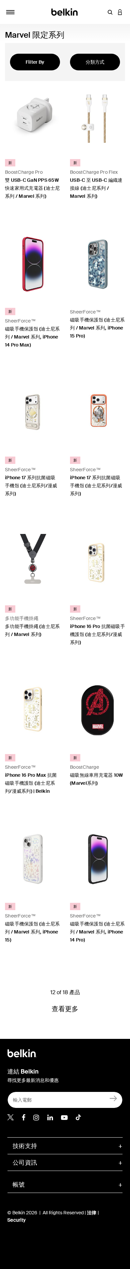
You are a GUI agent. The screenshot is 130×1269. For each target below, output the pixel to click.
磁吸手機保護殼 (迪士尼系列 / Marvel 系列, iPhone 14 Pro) (97, 932)
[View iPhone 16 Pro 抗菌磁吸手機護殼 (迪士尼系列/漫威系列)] (97, 561)
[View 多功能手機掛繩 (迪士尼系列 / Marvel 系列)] (32, 561)
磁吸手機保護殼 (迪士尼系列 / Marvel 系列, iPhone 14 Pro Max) (32, 337)
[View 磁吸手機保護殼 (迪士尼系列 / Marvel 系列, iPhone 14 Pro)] (97, 858)
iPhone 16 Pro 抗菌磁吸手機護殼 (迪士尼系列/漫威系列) (97, 634)
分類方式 (95, 62)
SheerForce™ (20, 321)
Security (16, 1220)
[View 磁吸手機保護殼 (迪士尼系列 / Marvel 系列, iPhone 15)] (32, 858)
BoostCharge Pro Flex (94, 172)
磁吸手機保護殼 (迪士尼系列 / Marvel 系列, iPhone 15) (32, 932)
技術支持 (25, 1146)
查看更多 (65, 1009)
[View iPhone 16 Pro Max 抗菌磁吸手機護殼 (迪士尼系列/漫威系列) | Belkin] (32, 710)
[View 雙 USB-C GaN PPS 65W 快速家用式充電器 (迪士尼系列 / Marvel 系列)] (32, 115)
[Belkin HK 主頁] (65, 11)
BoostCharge (84, 767)
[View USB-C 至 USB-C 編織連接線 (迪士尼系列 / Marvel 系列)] (97, 115)
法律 (92, 1213)
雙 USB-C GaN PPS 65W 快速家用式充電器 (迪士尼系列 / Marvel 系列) (32, 188)
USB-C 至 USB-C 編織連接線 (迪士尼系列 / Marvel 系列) (96, 188)
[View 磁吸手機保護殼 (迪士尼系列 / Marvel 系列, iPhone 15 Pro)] (97, 263)
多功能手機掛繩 (21, 618)
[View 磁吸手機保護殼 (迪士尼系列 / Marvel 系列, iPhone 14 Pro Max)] (32, 263)
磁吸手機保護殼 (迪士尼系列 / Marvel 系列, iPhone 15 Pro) (97, 328)
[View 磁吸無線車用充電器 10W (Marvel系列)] (97, 710)
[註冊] (113, 1098)
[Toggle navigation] (10, 12)
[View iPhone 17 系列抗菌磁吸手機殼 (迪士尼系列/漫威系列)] (32, 412)
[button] (110, 12)
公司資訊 (25, 1163)
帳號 (19, 1185)
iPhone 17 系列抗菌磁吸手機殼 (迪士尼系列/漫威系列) (31, 486)
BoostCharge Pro (24, 172)
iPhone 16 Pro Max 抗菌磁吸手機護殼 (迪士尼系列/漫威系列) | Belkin (31, 783)
